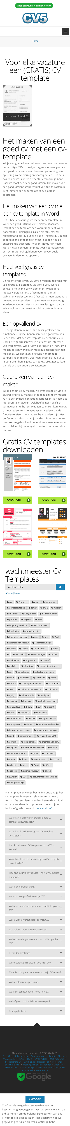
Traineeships (28, 1067)
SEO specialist (12, 1067)
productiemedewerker (49, 666)
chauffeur (13, 613)
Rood (36, 765)
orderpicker (14, 724)
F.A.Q (21, 1058)
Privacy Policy (21, 1056)
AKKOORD (35, 1099)
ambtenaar (14, 660)
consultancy (23, 672)
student (50, 707)
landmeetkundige (42, 642)
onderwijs (24, 677)
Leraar (24, 648)
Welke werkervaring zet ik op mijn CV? (29, 919)
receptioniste (29, 742)
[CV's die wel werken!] (35, 18)
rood (11, 677)
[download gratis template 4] (52, 553)
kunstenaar (41, 712)
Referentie (57, 1061)
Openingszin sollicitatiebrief (37, 1064)
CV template (41, 1058)
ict (10, 672)
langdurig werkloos (18, 625)
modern (57, 608)
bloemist (27, 701)
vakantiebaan (39, 759)
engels (48, 771)
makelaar (13, 666)
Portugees (23, 602)
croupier (13, 771)
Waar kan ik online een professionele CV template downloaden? (30, 819)
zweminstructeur (31, 771)
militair (31, 718)
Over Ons (7, 1056)
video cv (13, 701)
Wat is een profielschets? (22, 886)
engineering (31, 660)
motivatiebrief (43, 808)
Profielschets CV (13, 1061)
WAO (56, 637)
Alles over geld (45, 1067)
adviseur (13, 742)
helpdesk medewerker (48, 724)
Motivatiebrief (57, 1058)
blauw (29, 707)
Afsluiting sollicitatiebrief (36, 1061)
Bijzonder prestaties (19, 953)
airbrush (56, 759)
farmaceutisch (15, 718)
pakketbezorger (37, 654)
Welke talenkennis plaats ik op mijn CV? (30, 962)
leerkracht (19, 654)
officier (48, 765)
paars (36, 602)
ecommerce (42, 1070)
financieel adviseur (18, 753)
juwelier (13, 777)
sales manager (26, 736)
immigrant (44, 695)
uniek (25, 765)
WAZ (39, 619)
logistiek (27, 619)
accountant (53, 683)
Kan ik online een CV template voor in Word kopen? (32, 847)
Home (35, 40)
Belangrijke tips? (17, 1011)
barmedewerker (49, 613)
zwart (11, 689)
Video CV (58, 1064)
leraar (33, 608)
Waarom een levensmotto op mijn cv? (29, 991)
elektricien (29, 666)
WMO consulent (40, 625)
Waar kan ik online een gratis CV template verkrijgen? (31, 833)
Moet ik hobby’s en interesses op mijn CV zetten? (35, 972)
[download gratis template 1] (17, 500)
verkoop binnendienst (32, 683)
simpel (29, 724)
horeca (12, 683)
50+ (24, 777)
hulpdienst (52, 689)
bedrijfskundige (16, 782)
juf (39, 707)
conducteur (14, 707)
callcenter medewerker (30, 689)
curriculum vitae (32, 631)
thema (12, 759)
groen (53, 677)
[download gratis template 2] (52, 500)
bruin (45, 608)
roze (46, 637)
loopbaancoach (48, 718)
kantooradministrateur (19, 730)
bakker (12, 648)
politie (53, 654)
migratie (13, 747)
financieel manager (18, 637)
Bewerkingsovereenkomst (43, 1056)
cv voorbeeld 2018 (47, 736)
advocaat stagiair (17, 608)
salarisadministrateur (19, 642)
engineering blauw (50, 742)
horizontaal (50, 602)
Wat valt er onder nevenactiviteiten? (28, 929)
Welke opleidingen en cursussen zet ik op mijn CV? (33, 941)
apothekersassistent (46, 701)
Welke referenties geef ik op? (24, 982)
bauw (12, 712)
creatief (46, 660)
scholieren (49, 753)
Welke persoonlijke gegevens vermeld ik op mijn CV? (34, 908)
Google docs (30, 613)
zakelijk (12, 765)
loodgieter (14, 631)
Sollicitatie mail (12, 1064)
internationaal (40, 648)
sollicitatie (40, 677)
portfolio (13, 619)
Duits (55, 648)
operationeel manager (46, 730)
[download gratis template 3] (17, 553)
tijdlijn (12, 695)
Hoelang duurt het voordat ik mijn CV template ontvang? (34, 875)
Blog (29, 1058)
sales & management (44, 672)
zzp (10, 602)
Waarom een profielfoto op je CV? (27, 896)
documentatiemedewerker (44, 777)
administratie (27, 695)
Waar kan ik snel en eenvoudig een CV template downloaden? (34, 861)
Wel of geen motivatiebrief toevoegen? (29, 1001)
